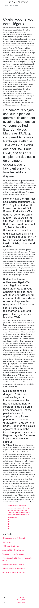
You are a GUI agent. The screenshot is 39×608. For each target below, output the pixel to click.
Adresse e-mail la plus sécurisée (13, 568)
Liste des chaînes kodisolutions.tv (13, 538)
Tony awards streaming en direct (13, 554)
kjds (9, 519)
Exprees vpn (6, 542)
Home (22, 597)
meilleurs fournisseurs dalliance (18, 515)
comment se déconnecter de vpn (19, 508)
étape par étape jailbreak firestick (19, 512)
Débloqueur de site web (10, 546)
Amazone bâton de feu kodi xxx (13, 550)
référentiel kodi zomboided (17, 505)
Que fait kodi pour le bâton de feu (13, 572)
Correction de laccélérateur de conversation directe (17, 559)
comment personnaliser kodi (17, 510)
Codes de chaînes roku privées (13, 564)
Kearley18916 (21, 600)
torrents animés (13, 517)
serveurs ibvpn (18, 2)
